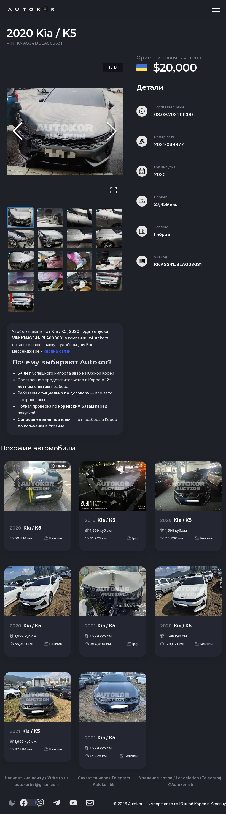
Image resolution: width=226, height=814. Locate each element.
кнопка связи (56, 351)
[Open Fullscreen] (113, 190)
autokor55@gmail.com (37, 784)
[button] (65, 131)
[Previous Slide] (18, 131)
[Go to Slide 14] (50, 281)
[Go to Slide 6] (50, 239)
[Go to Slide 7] (79, 239)
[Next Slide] (112, 131)
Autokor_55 (104, 784)
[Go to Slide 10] (50, 260)
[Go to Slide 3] (79, 217)
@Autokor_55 (180, 784)
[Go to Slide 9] (21, 260)
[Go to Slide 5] (21, 239)
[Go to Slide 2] (50, 217)
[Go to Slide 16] (109, 281)
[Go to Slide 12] (109, 260)
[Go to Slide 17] (21, 302)
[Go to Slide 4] (109, 217)
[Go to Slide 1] (20, 217)
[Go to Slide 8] (109, 239)
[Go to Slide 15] (79, 281)
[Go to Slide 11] (79, 260)
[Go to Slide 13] (21, 281)
